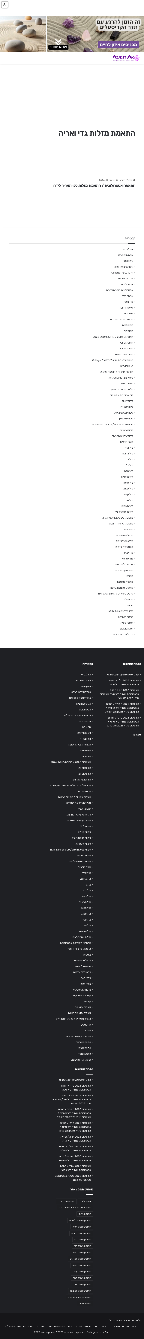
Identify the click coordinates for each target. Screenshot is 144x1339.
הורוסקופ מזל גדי (82, 1239)
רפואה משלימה (125, 616)
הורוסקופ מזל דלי (82, 1246)
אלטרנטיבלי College (122, 272)
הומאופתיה (127, 325)
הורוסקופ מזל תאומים (80, 1290)
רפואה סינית (127, 622)
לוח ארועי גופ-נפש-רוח (121, 395)
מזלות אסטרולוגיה (124, 511)
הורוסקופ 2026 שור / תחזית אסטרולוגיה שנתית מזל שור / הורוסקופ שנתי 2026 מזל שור (119, 694)
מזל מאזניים (127, 476)
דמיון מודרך (127, 313)
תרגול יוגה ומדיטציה (123, 634)
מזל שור (129, 500)
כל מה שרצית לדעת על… (120, 389)
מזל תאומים (127, 506)
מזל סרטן (128, 482)
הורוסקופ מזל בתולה (81, 1233)
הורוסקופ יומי (126, 342)
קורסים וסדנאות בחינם (121, 587)
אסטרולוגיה (127, 284)
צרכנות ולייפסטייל (124, 564)
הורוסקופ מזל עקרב (81, 1271)
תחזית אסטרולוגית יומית (79, 1297)
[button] (5, 5)
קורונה (130, 576)
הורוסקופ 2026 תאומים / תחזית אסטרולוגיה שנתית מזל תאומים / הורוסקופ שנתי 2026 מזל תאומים (122, 707)
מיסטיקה (128, 529)
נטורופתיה (115, 1326)
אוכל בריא (128, 249)
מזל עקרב (128, 488)
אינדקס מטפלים (13, 1326)
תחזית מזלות (85, 1303)
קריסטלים (128, 599)
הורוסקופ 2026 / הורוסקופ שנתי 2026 (113, 336)
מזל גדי (129, 459)
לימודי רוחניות (126, 430)
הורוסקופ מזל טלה (82, 1252)
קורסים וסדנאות (125, 581)
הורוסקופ (128, 330)
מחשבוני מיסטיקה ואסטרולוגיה (117, 517)
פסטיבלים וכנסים (124, 546)
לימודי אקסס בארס (123, 412)
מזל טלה (128, 470)
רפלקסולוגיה (126, 628)
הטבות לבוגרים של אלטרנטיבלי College (112, 360)
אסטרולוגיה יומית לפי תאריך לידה (75, 1207)
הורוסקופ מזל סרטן (82, 1265)
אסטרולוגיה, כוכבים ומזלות (119, 290)
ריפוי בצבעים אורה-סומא (121, 611)
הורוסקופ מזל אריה (82, 1226)
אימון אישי (128, 260)
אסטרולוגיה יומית (66, 1201)
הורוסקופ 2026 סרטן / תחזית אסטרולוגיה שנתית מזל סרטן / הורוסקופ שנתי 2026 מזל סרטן (123, 721)
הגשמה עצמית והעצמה (121, 319)
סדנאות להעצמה (124, 541)
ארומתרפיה (127, 295)
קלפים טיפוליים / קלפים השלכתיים (115, 593)
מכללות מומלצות (124, 535)
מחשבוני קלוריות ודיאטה (121, 523)
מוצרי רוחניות (126, 441)
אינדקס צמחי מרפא (123, 266)
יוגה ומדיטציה (126, 383)
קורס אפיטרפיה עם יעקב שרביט (123, 674)
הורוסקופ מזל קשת (82, 1278)
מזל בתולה (127, 453)
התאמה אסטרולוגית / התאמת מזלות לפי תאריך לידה (94, 185)
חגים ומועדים (126, 365)
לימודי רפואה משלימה (122, 435)
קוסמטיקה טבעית (124, 570)
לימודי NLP (127, 400)
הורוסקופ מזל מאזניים (80, 1258)
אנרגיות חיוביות (125, 278)
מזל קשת (128, 494)
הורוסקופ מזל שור (82, 1284)
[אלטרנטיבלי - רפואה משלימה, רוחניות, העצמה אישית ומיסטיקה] (123, 58)
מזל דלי (129, 465)
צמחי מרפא (127, 558)
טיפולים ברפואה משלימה (121, 377)
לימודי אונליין (127, 406)
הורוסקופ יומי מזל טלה (80, 1220)
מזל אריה (128, 447)
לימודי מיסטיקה (125, 418)
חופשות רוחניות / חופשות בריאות (116, 371)
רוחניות (129, 605)
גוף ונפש (128, 301)
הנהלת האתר (126, 180)
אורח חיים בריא (125, 255)
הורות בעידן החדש (124, 354)
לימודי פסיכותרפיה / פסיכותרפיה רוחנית (112, 424)
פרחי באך (128, 552)
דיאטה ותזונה (126, 307)
